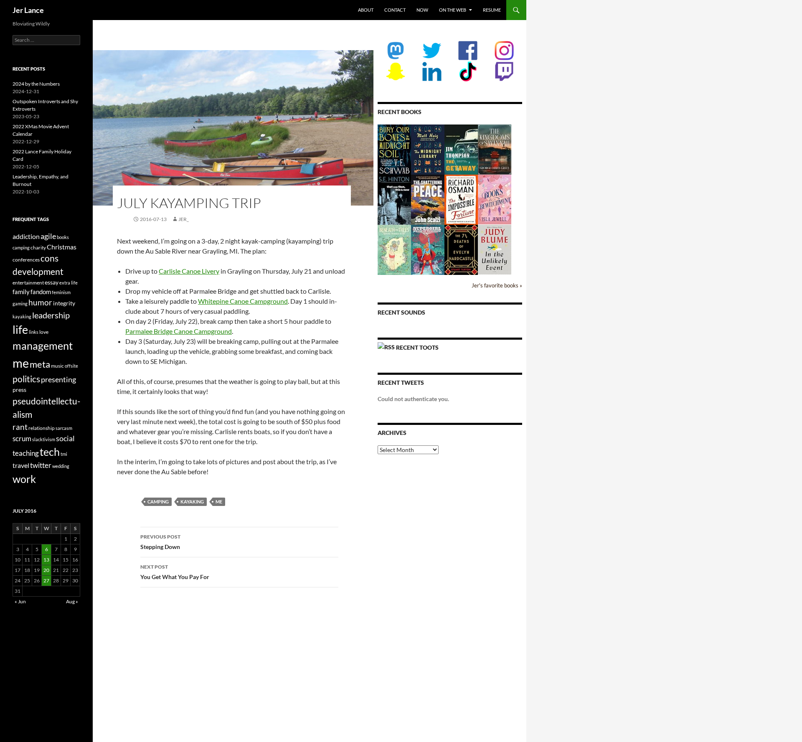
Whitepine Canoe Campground (243, 301)
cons (49, 258)
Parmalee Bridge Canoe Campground (178, 331)
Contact (395, 10)
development (38, 271)
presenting (58, 379)
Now (422, 10)
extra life (68, 282)
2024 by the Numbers (36, 84)
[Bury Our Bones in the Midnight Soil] (394, 149)
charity (38, 247)
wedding (60, 466)
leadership (51, 315)
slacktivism (43, 439)
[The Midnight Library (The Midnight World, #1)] (427, 148)
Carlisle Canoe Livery (189, 271)
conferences (26, 260)
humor (40, 302)
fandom (40, 291)
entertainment (28, 283)
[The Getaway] (461, 148)
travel (21, 465)
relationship (41, 428)
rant (20, 427)
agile (48, 236)
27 (46, 580)
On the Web (452, 10)
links (33, 332)
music (57, 366)
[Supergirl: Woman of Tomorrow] (427, 249)
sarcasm (64, 428)
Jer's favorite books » (497, 285)
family (21, 291)
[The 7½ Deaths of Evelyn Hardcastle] (461, 249)
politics (26, 379)
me (219, 501)
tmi (64, 454)
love (43, 332)
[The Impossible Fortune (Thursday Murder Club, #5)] (461, 199)
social (65, 438)
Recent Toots (417, 347)
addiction (26, 236)
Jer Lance (28, 10)
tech (50, 451)
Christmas (61, 247)
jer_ (183, 219)
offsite (71, 365)
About (365, 10)
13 (46, 559)
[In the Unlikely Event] (494, 248)
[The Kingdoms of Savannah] (494, 148)
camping (158, 501)
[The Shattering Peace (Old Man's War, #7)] (427, 199)
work (24, 479)
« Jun (20, 601)
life (20, 329)
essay (51, 282)
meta (40, 364)
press (19, 389)
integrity (64, 303)
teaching (26, 453)
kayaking (192, 501)
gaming (20, 303)
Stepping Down (160, 542)
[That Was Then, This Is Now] (394, 203)
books (63, 237)
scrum (22, 438)
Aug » (72, 601)
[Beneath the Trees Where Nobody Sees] (394, 249)
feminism (61, 292)
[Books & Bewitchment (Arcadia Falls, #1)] (494, 198)
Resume (492, 10)
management (43, 345)
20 (46, 570)
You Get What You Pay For (174, 572)
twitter (40, 465)
